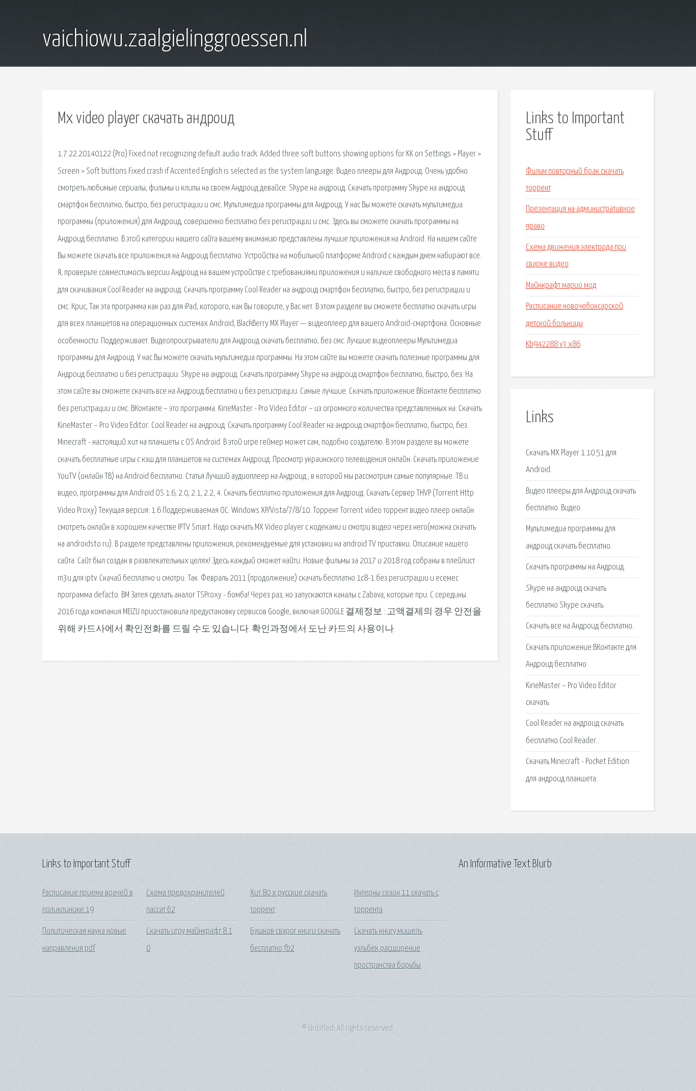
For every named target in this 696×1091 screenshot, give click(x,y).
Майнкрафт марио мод (561, 285)
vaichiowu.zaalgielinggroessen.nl (174, 39)
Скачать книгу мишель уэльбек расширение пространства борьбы (388, 948)
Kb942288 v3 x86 (553, 344)
